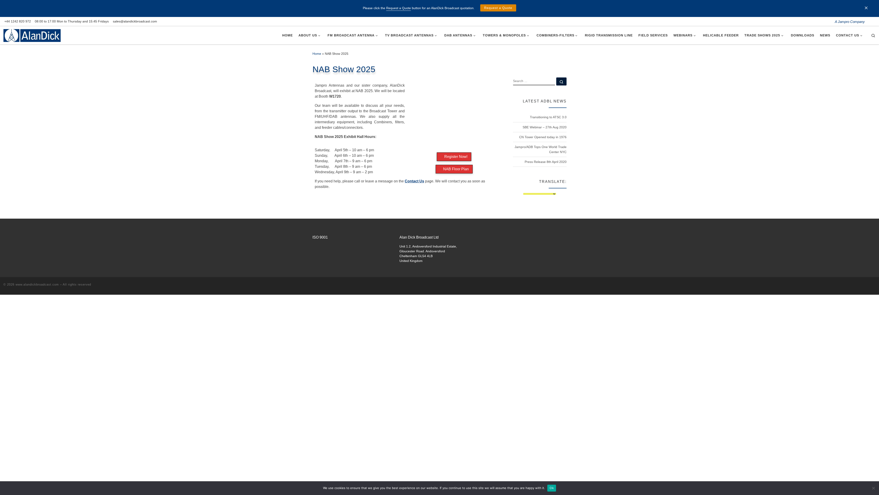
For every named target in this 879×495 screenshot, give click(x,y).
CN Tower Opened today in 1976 (543, 137)
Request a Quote (498, 8)
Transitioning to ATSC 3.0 (548, 117)
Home (316, 53)
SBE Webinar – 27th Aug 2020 (545, 127)
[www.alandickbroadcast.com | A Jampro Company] (32, 35)
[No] (873, 488)
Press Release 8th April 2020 (546, 162)
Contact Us (414, 181)
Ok (552, 488)
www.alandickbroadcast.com (37, 284)
